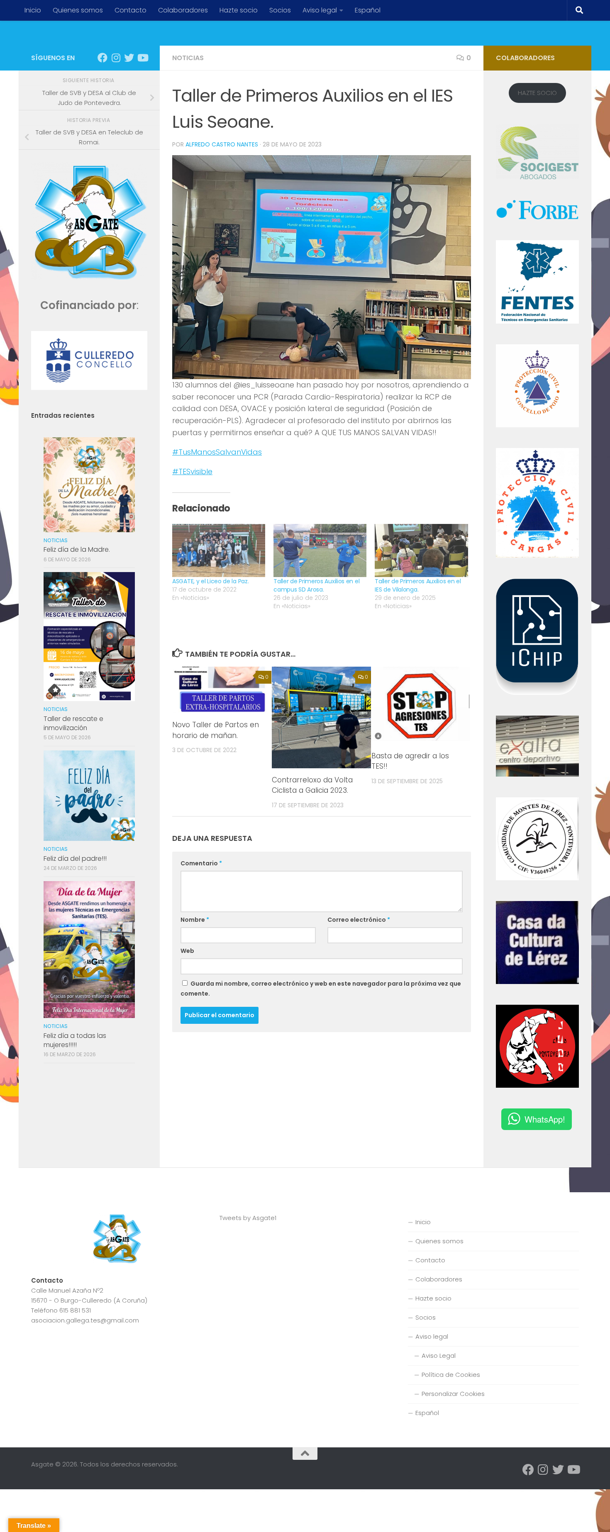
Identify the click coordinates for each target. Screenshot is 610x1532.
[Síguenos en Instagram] (116, 58)
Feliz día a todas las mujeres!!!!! (75, 1040)
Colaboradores (183, 10)
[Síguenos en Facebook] (102, 58)
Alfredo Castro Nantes (221, 144)
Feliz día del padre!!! (75, 858)
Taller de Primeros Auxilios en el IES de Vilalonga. (418, 585)
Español (368, 10)
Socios (280, 10)
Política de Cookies (451, 1374)
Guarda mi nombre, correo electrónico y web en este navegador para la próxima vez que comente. (321, 988)
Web (187, 951)
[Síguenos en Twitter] (129, 58)
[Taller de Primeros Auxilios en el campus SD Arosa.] (319, 550)
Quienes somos (78, 10)
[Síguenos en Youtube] (142, 58)
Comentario (201, 863)
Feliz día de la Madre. (77, 549)
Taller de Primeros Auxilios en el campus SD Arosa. (316, 585)
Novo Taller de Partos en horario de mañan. (215, 730)
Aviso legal (320, 10)
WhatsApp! (545, 1119)
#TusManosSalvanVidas (217, 452)
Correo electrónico (358, 920)
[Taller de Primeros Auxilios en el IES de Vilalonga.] (421, 550)
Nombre (195, 920)
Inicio (32, 10)
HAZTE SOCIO (537, 92)
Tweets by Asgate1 (248, 1217)
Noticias (188, 58)
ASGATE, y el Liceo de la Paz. (210, 581)
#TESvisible (192, 471)
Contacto (130, 10)
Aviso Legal (439, 1355)
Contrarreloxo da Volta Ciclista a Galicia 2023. (312, 785)
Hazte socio (239, 10)
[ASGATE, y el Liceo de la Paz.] (218, 550)
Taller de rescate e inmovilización (73, 723)
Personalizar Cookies (453, 1393)
